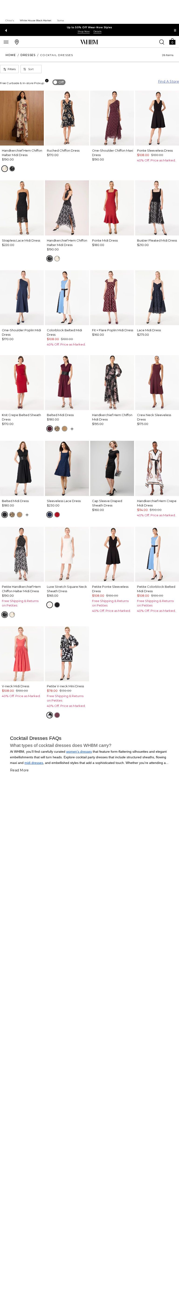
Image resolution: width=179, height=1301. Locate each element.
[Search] (162, 42)
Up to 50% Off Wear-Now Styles (89, 27)
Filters (12, 69)
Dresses (28, 55)
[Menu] (6, 41)
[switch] (58, 82)
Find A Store (168, 81)
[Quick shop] (72, 428)
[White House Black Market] (89, 42)
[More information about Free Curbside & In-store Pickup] (47, 80)
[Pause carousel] (175, 30)
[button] (172, 41)
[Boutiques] (17, 42)
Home (11, 55)
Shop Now (84, 31)
